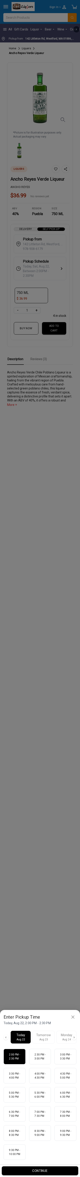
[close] (72, 1017)
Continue (40, 1171)
